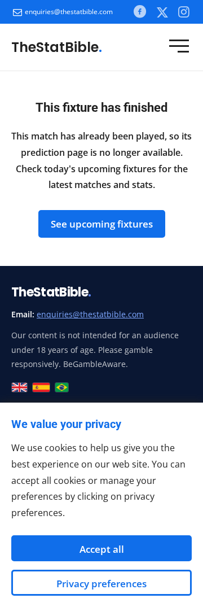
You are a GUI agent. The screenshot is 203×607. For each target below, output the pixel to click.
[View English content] (19, 387)
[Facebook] (140, 11)
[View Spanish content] (41, 387)
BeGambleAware (94, 364)
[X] (162, 12)
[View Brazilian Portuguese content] (62, 387)
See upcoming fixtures (102, 223)
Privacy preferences (101, 583)
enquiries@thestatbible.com (69, 11)
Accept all (102, 549)
